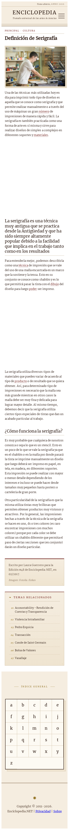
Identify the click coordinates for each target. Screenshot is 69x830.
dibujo (54, 284)
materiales (41, 135)
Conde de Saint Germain (30, 643)
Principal (12, 30)
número (44, 111)
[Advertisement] (34, 176)
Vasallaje (20, 658)
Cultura (29, 30)
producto (21, 381)
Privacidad (43, 811)
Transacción (23, 635)
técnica (23, 265)
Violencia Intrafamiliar (30, 619)
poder (33, 289)
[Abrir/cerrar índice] (61, 16)
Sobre (57, 811)
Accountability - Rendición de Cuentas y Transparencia (34, 610)
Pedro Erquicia (24, 627)
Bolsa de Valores (25, 650)
